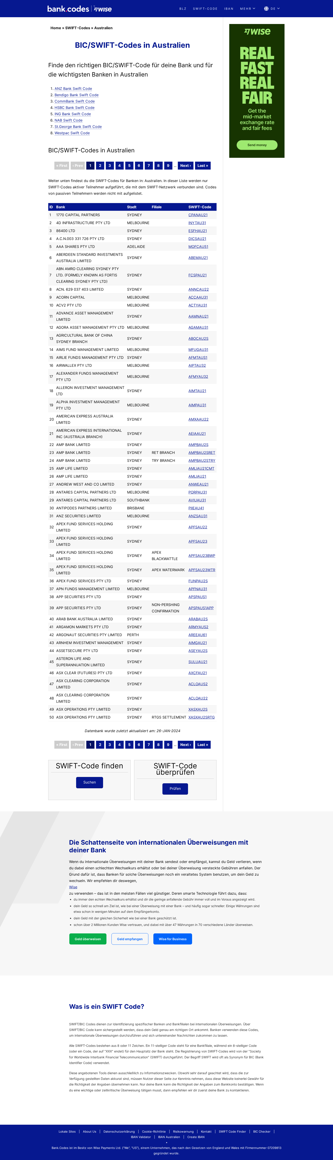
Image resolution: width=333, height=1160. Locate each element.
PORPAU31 (197, 492)
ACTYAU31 (197, 305)
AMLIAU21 (197, 476)
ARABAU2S (198, 619)
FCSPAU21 (197, 275)
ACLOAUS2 (198, 684)
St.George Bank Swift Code (78, 126)
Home (56, 28)
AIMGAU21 (197, 642)
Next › (185, 165)
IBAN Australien (169, 1137)
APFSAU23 (197, 541)
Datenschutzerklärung (119, 1131)
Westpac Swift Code (72, 133)
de (273, 8)
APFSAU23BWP (201, 555)
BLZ (183, 8)
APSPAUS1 (197, 596)
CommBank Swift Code (75, 101)
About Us (89, 1131)
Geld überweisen (88, 939)
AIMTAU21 (197, 390)
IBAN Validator (141, 1137)
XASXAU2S (198, 709)
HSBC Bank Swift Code (74, 107)
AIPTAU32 (197, 365)
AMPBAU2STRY (201, 460)
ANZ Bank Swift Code (73, 88)
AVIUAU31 (197, 500)
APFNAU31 (197, 589)
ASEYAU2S (198, 650)
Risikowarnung (183, 1131)
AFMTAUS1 (197, 357)
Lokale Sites (67, 1131)
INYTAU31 (197, 222)
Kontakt (206, 1131)
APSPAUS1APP (201, 608)
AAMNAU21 (198, 316)
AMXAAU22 (198, 419)
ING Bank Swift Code (73, 114)
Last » (203, 165)
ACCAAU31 (198, 297)
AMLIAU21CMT (201, 468)
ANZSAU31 (197, 516)
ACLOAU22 (198, 698)
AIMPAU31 (197, 405)
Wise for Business (173, 939)
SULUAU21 (197, 661)
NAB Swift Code (68, 120)
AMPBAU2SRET (201, 452)
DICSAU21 (197, 238)
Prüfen (175, 788)
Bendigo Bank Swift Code (77, 95)
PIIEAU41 (196, 508)
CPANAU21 (198, 215)
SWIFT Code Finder (232, 1131)
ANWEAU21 (198, 484)
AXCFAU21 (197, 673)
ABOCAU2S (198, 338)
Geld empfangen (130, 939)
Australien (103, 28)
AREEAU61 (197, 635)
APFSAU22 (197, 527)
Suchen (89, 782)
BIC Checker (261, 1131)
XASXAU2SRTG (201, 717)
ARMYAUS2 (198, 627)
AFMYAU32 (198, 376)
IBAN (229, 8)
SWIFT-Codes (77, 28)
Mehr (245, 8)
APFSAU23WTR (201, 570)
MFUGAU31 (198, 349)
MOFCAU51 (198, 246)
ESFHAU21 (197, 230)
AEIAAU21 (197, 433)
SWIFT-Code (205, 8)
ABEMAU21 (198, 257)
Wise (73, 887)
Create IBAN (196, 1137)
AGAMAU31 (198, 327)
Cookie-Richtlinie (154, 1131)
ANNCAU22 (198, 289)
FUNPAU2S (198, 581)
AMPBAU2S (198, 444)
